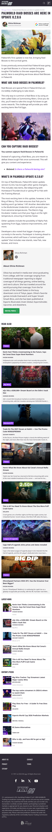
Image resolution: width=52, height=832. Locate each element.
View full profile (10, 311)
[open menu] (49, 3)
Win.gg (3, 10)
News (9, 10)
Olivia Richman (14, 23)
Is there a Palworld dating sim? (30, 169)
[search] (44, 3)
